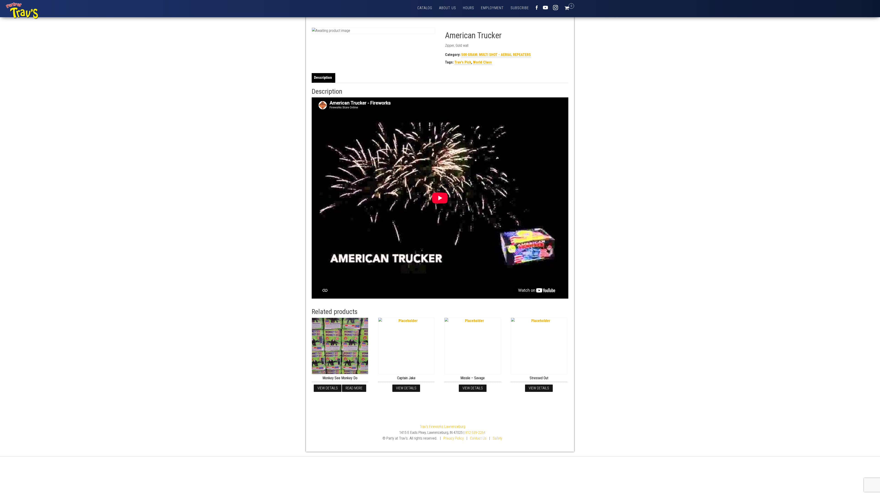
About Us (447, 8)
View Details (327, 388)
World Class (482, 62)
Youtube (545, 7)
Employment (492, 8)
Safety (497, 438)
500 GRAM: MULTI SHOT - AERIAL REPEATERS (496, 54)
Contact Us (478, 438)
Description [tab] (323, 77)
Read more (354, 388)
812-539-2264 (475, 432)
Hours (468, 8)
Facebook (536, 7)
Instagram (555, 7)
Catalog (424, 8)
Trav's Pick (462, 62)
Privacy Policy (453, 438)
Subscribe (520, 8)
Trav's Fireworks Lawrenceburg (442, 426)
